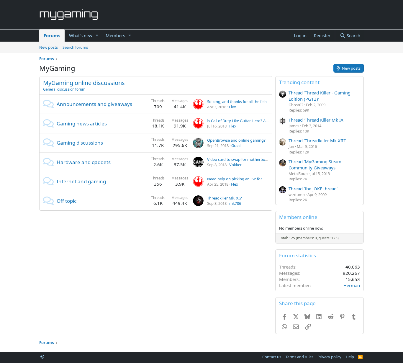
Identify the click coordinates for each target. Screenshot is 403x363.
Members (115, 35)
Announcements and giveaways (94, 104)
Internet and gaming (81, 181)
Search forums (75, 47)
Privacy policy (329, 356)
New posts (48, 47)
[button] (97, 36)
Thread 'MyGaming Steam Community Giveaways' (315, 164)
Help (350, 356)
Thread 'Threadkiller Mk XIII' (317, 140)
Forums (52, 35)
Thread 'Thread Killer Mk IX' (316, 120)
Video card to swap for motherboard (239, 159)
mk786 (235, 203)
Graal (235, 145)
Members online (298, 217)
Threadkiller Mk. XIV (224, 198)
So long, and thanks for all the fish (237, 101)
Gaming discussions (80, 142)
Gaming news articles (82, 123)
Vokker (235, 164)
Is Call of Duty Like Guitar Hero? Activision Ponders (251, 120)
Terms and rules (299, 356)
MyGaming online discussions (84, 83)
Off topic (66, 200)
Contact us (271, 356)
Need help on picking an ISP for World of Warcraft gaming (257, 179)
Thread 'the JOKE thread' (313, 189)
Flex (232, 106)
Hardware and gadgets (84, 162)
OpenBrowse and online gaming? (236, 140)
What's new (80, 35)
